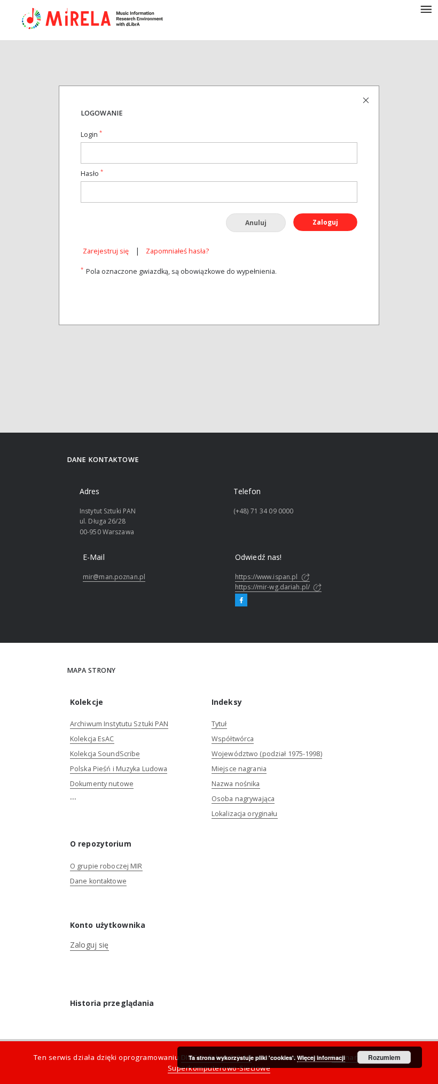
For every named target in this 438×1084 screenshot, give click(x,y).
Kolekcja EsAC (92, 738)
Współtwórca (233, 738)
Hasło (92, 173)
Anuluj (256, 222)
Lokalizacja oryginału (245, 813)
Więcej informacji (321, 1058)
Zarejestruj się (106, 251)
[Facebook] (241, 600)
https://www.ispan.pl (267, 576)
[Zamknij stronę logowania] (367, 100)
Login (91, 134)
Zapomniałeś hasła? (177, 251)
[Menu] (425, 8)
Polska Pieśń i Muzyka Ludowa (118, 768)
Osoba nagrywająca (243, 798)
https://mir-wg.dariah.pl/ (273, 586)
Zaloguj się (89, 945)
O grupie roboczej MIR (106, 866)
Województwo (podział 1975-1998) (267, 753)
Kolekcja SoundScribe (105, 753)
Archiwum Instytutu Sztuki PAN (119, 723)
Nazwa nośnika (236, 783)
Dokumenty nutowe (102, 783)
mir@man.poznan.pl (114, 576)
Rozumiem (384, 1057)
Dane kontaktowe (98, 881)
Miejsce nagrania (239, 768)
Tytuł (219, 723)
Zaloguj (325, 222)
